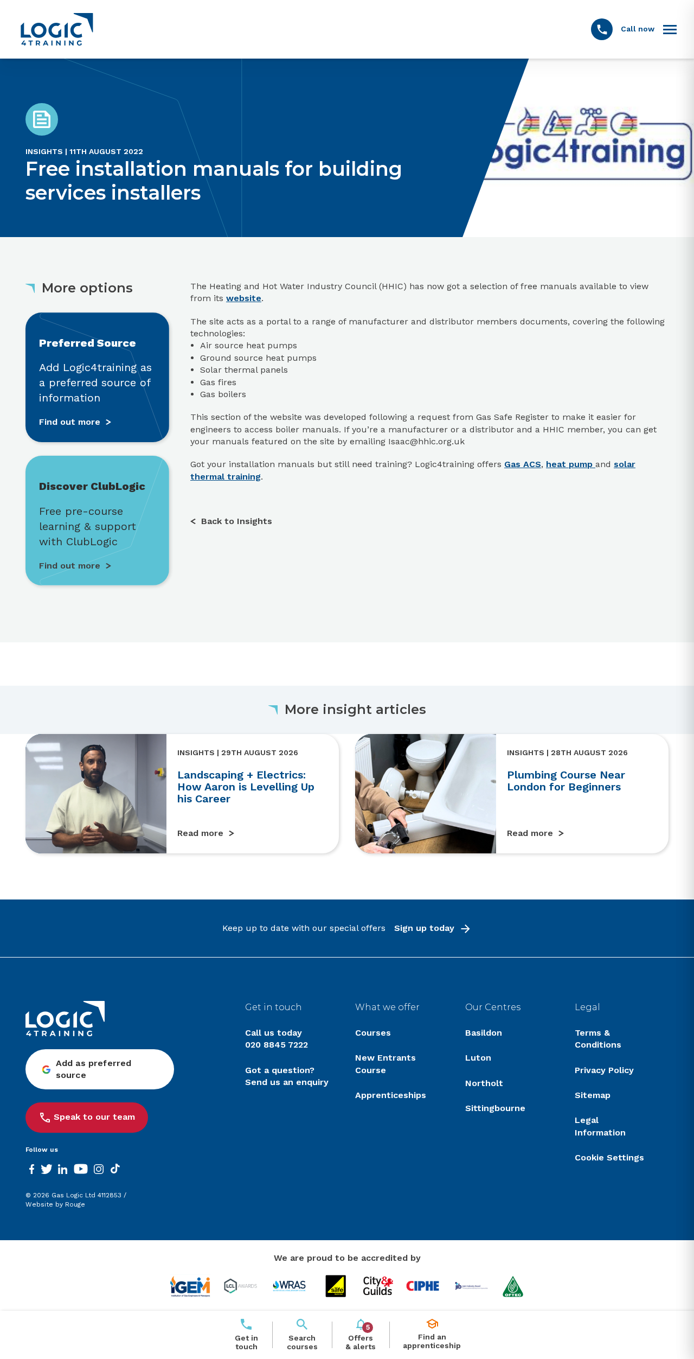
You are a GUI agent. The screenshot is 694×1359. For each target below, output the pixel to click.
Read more (200, 833)
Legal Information (600, 1126)
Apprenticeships (390, 1095)
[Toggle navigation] (670, 29)
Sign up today (424, 928)
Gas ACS (522, 464)
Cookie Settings (609, 1157)
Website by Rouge (55, 1204)
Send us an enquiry (287, 1082)
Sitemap (593, 1095)
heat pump (570, 464)
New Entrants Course (385, 1063)
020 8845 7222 (276, 1044)
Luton (478, 1057)
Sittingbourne (495, 1108)
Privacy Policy (604, 1070)
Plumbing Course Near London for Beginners (566, 780)
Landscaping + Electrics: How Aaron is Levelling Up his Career (245, 786)
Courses (373, 1033)
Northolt (484, 1083)
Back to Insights (236, 521)
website (243, 298)
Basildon (483, 1033)
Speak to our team (94, 1117)
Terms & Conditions (598, 1039)
